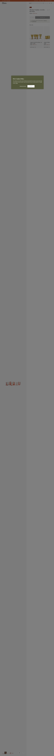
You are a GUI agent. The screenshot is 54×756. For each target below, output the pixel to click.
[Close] (42, 77)
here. (17, 83)
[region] (27, 82)
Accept (31, 86)
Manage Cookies (23, 86)
